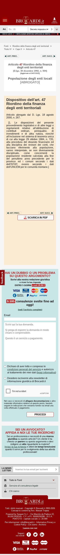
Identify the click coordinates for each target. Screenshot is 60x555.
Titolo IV (8, 49)
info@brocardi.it (27, 522)
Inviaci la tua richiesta (15, 446)
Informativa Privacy (45, 522)
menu (5, 20)
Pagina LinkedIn (42, 533)
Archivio (42, 524)
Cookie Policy (20, 524)
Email (7, 315)
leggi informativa (46, 372)
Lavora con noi (30, 528)
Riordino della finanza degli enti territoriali (30, 46)
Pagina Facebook (29, 533)
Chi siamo (32, 524)
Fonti (6, 46)
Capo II (19, 49)
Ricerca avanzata (56, 29)
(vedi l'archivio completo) (30, 310)
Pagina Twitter (35, 533)
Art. (12, 56)
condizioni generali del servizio (24, 369)
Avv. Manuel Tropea (40, 510)
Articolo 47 (31, 49)
